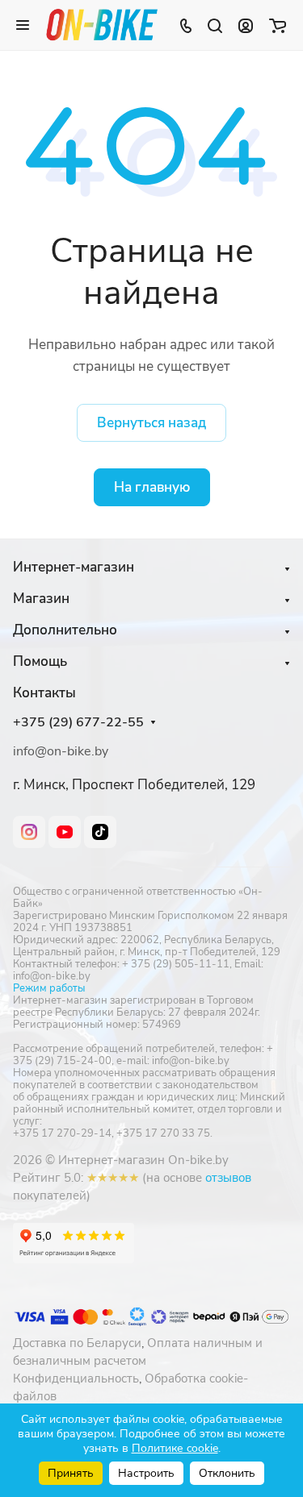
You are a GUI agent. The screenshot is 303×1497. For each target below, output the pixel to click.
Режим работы (49, 988)
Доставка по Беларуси (77, 1343)
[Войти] (245, 25)
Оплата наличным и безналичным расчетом (138, 1352)
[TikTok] (100, 832)
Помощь (40, 661)
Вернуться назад (151, 423)
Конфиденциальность (76, 1378)
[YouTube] (64, 832)
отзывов (228, 1178)
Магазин (41, 598)
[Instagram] (29, 832)
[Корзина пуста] (277, 25)
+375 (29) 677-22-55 (78, 722)
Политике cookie (175, 1448)
